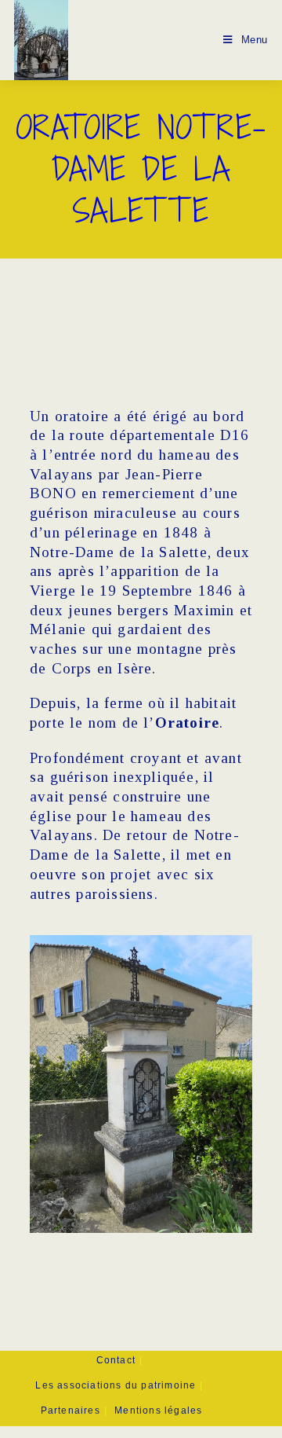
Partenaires (70, 1410)
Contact (116, 1360)
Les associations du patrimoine (115, 1385)
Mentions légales (158, 1410)
